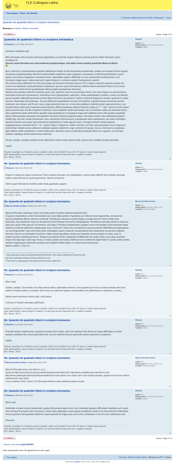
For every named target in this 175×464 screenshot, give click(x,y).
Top (170, 159)
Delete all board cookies (137, 457)
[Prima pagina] (14, 5)
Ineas (169, 18)
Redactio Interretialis (30, 28)
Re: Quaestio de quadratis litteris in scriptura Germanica (37, 163)
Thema (22, 13)
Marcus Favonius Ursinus (16, 206)
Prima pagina (12, 13)
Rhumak (9, 44)
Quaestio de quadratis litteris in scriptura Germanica (31, 22)
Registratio (159, 18)
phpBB (77, 462)
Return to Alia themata (13, 444)
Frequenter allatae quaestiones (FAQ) (137, 18)
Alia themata (32, 13)
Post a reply (7, 34)
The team (122, 457)
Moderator (17, 28)
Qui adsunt (28, 444)
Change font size (169, 12)
